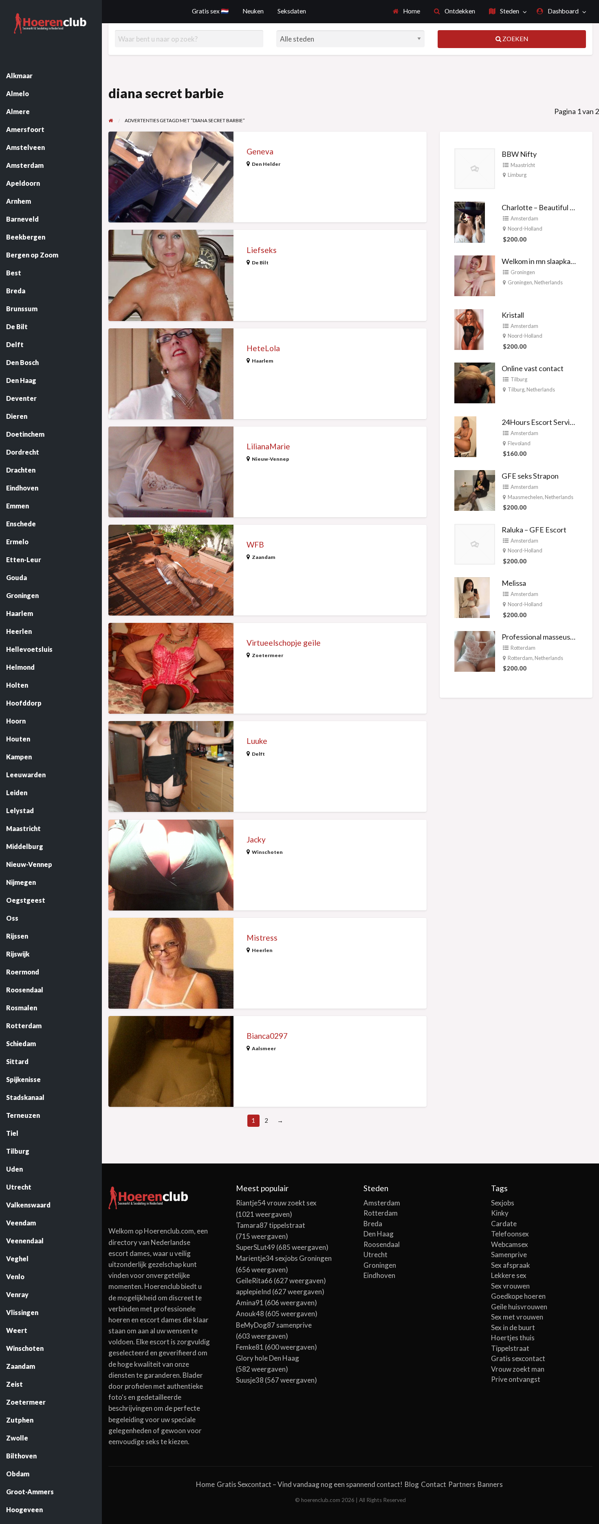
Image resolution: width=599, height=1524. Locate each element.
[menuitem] (406, 12)
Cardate (504, 1223)
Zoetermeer (267, 655)
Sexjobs (502, 1202)
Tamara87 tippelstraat (270, 1225)
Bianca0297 (267, 1035)
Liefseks (262, 250)
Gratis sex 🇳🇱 (210, 11)
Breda (372, 1223)
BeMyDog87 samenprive (274, 1325)
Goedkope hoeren (518, 1296)
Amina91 (250, 1302)
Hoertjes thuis (513, 1337)
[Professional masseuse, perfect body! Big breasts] (474, 650)
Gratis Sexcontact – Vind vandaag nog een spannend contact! (310, 1484)
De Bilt (260, 262)
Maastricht (523, 165)
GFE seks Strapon (530, 475)
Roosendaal (381, 1244)
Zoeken (514, 38)
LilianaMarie (268, 446)
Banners (490, 1484)
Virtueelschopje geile (284, 642)
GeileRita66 (254, 1280)
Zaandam (263, 557)
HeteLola (263, 348)
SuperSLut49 (255, 1247)
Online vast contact (533, 368)
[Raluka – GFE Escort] (474, 543)
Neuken (253, 11)
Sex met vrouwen (517, 1316)
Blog (412, 1484)
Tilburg (519, 379)
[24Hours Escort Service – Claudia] (465, 435)
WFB (255, 544)
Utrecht (375, 1254)
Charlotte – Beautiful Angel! (546, 207)
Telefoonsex (510, 1233)
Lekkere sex (508, 1275)
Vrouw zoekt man (517, 1369)
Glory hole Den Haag (267, 1358)
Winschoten (267, 852)
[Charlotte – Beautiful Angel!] (469, 221)
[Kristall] (469, 328)
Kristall (513, 314)
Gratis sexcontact (518, 1358)
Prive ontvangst (515, 1379)
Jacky (256, 839)
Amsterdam (524, 218)
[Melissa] (472, 596)
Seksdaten (291, 11)
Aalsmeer (264, 1048)
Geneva (260, 151)
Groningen (523, 272)
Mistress (262, 937)
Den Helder (266, 164)
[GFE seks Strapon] (474, 489)
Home (411, 11)
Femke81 (250, 1347)
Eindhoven (379, 1275)
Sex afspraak (510, 1265)
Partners (462, 1484)
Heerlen (262, 950)
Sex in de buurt (513, 1327)
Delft (258, 754)
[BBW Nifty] (474, 167)
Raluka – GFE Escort (534, 529)
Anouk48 (250, 1313)
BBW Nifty (519, 154)
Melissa (514, 582)
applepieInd (253, 1291)
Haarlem (262, 361)
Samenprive (509, 1254)
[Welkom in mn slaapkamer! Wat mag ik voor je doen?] (474, 274)
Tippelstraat (510, 1348)
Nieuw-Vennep (270, 459)
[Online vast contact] (474, 382)
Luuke (257, 741)
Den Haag (378, 1233)
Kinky (500, 1213)
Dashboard (562, 11)
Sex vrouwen (510, 1285)
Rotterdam (523, 647)
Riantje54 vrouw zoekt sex (276, 1203)
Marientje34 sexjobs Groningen (284, 1258)
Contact (433, 1484)
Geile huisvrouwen (519, 1306)
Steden (509, 11)
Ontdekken (459, 11)
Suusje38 (250, 1380)
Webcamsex (509, 1244)
